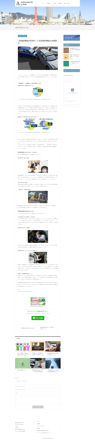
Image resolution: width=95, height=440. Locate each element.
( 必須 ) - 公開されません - (21, 389)
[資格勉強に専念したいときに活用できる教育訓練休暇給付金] (66, 50)
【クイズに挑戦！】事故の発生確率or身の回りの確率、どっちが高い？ (22, 355)
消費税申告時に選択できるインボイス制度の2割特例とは (38, 370)
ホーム (43, 3)
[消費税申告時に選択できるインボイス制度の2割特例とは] (37, 363)
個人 (23, 35)
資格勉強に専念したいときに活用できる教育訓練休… (75, 50)
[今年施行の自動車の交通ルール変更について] (66, 63)
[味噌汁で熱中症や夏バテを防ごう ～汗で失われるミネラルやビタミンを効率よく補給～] (66, 57)
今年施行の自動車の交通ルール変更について (75, 62)
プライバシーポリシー (41, 425)
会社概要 (48, 3)
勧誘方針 (38, 428)
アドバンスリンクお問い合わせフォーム (44, 432)
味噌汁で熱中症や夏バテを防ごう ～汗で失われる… (75, 56)
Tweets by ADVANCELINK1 (68, 75)
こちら (44, 306)
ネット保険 (54, 3)
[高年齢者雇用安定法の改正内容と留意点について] (53, 346)
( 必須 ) (20, 386)
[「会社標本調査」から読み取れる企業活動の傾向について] (53, 363)
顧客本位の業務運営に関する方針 (42, 430)
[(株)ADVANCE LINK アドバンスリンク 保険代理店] (24, 3)
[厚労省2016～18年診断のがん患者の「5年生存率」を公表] (37, 346)
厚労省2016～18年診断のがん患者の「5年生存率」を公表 (37, 355)
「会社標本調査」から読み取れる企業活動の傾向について (53, 370)
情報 (25, 35)
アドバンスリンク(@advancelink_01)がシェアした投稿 (73, 104)
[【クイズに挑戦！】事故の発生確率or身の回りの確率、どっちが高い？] (22, 346)
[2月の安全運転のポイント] (22, 363)
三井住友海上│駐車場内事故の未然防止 (24, 291)
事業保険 (60, 3)
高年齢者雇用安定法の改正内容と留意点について (53, 354)
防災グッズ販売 (66, 3)
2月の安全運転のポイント (22, 370)
